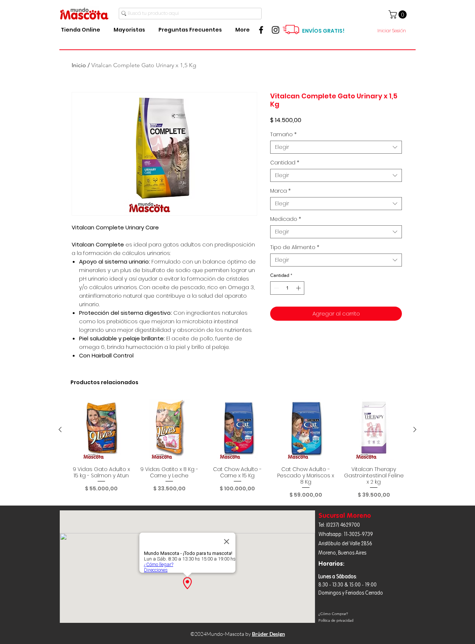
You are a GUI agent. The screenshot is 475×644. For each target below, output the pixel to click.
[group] (237, 449)
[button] (399, 14)
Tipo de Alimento (294, 247)
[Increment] (299, 288)
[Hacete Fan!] (261, 30)
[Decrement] (275, 288)
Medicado (285, 219)
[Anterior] (60, 429)
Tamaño (283, 134)
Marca (280, 191)
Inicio (79, 65)
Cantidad (284, 163)
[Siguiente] (414, 429)
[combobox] (336, 147)
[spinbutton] (287, 288)
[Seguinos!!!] (276, 30)
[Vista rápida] (101, 429)
